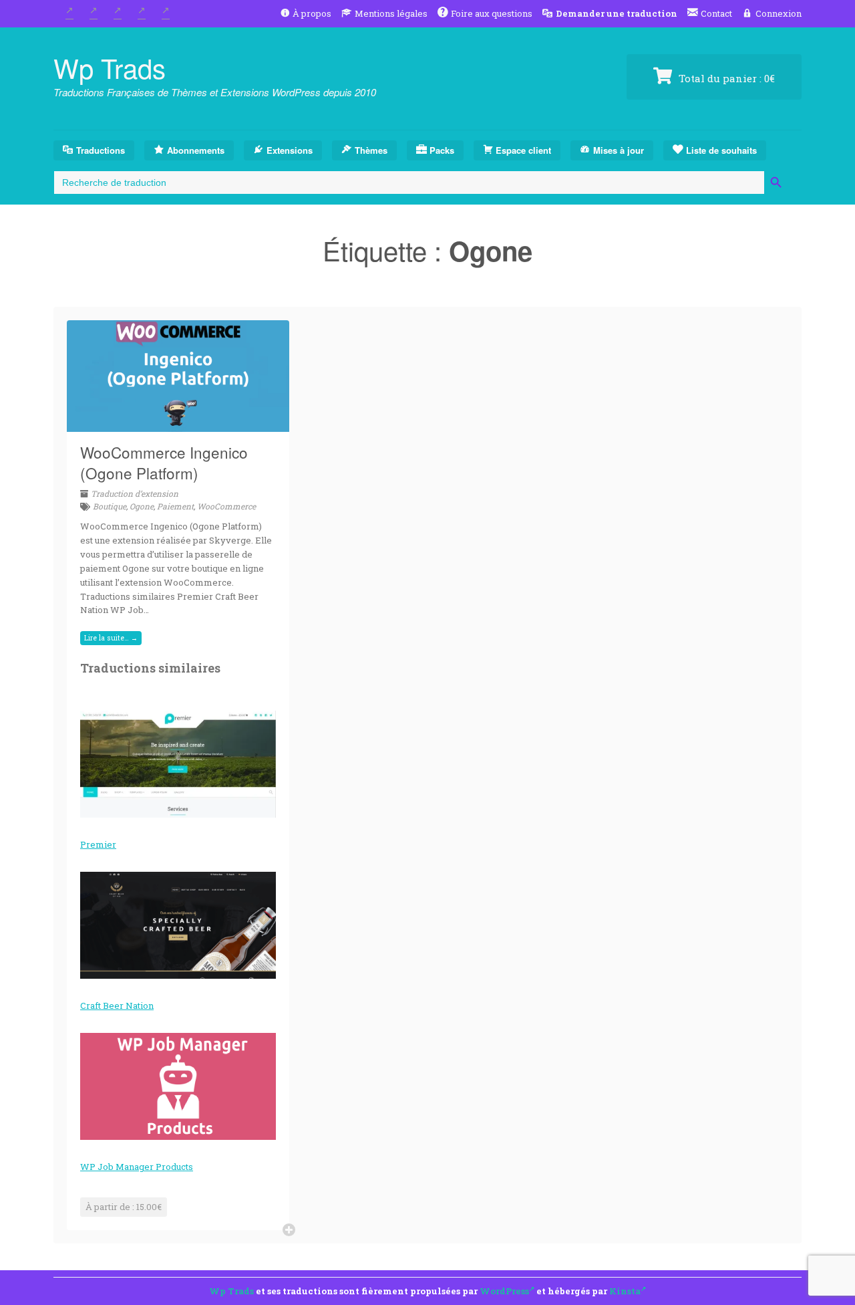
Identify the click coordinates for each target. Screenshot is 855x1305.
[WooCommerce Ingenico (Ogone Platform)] (178, 424)
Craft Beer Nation (117, 1005)
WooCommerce (226, 506)
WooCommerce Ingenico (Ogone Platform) (164, 462)
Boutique (109, 506)
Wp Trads (109, 67)
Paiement (175, 506)
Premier (98, 844)
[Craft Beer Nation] (178, 925)
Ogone (142, 506)
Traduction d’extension (134, 493)
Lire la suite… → (111, 637)
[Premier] (178, 764)
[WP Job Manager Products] (178, 1086)
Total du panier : (725, 78)
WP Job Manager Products (136, 1167)
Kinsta (625, 1291)
